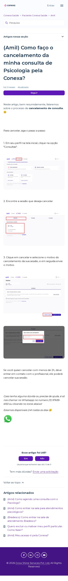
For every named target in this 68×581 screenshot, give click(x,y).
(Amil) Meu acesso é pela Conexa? (28, 535)
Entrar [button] (51, 5)
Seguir (34, 93)
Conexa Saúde (11, 15)
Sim (26, 458)
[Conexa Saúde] (9, 6)
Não (42, 458)
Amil (53, 15)
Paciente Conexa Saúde (34, 15)
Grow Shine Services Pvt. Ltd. (33, 562)
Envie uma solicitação (45, 471)
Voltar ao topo (12, 482)
